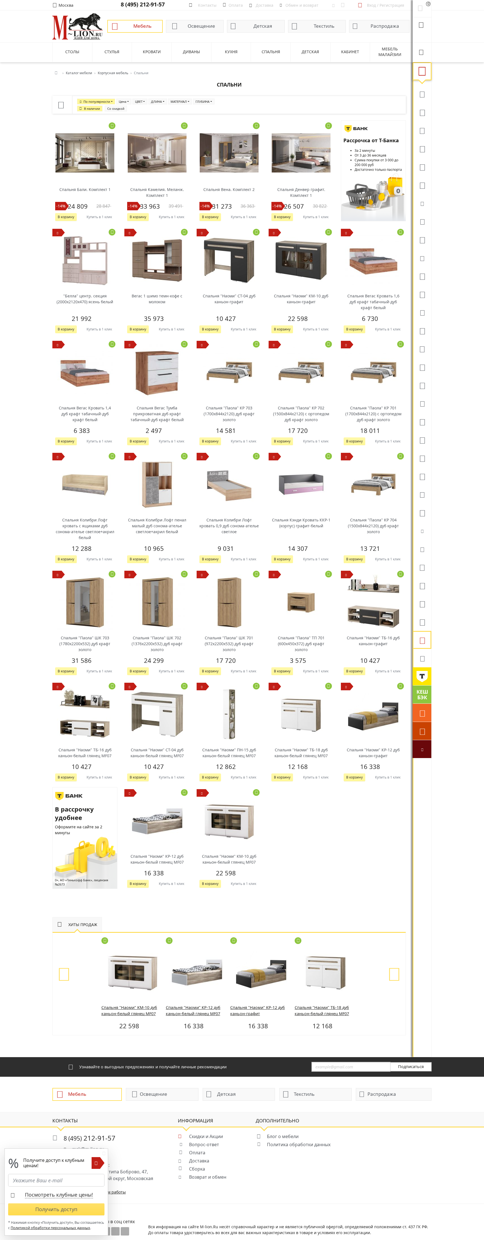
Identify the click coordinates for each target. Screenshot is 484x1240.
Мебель (142, 26)
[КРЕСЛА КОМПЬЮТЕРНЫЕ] (422, 185)
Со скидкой (115, 108)
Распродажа (385, 26)
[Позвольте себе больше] (422, 676)
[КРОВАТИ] (422, 221)
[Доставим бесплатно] (422, 713)
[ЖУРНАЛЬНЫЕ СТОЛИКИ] (422, 349)
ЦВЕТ (139, 101)
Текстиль (324, 26)
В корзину (66, 217)
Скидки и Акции (206, 1136)
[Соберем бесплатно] (422, 731)
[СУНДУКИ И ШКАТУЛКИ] (422, 549)
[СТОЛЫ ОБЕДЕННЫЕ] (422, 130)
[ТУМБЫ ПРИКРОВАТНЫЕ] (422, 239)
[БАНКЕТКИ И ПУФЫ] (422, 494)
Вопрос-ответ (204, 1144)
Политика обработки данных (299, 1144)
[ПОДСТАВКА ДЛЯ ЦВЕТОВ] (422, 476)
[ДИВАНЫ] (422, 94)
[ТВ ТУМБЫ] (422, 367)
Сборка (197, 1169)
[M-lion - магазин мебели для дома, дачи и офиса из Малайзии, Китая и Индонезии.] (77, 26)
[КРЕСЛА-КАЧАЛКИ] (422, 458)
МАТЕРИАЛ (179, 101)
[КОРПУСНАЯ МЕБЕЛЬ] (422, 640)
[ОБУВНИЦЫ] (422, 531)
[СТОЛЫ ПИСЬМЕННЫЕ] (422, 440)
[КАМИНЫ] (422, 403)
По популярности (96, 101)
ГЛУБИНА (203, 101)
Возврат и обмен (207, 1177)
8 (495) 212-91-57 (143, 4)
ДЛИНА (156, 101)
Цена (122, 101)
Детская (262, 26)
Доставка (199, 1161)
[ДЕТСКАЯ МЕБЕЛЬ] (422, 421)
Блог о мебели (283, 1136)
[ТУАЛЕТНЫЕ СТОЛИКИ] (422, 330)
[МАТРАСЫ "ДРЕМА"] (422, 203)
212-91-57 (89, 1138)
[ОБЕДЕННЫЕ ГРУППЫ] (422, 385)
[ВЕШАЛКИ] (422, 585)
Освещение (201, 26)
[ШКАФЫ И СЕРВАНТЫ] (422, 294)
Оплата (197, 1153)
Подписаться (411, 1066)
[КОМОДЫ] (422, 312)
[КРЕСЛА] (422, 167)
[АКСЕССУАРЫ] (422, 622)
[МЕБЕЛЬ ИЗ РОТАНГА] (422, 258)
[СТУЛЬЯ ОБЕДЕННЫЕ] (422, 148)
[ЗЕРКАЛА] (422, 512)
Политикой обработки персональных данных (50, 1227)
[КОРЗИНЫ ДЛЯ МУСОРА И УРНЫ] (422, 658)
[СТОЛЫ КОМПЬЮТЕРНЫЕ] (422, 276)
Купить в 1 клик (99, 217)
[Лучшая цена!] (422, 749)
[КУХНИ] (422, 112)
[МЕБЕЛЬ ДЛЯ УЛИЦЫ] (422, 603)
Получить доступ (56, 1209)
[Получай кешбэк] (422, 694)
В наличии (92, 108)
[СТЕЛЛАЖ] (422, 567)
